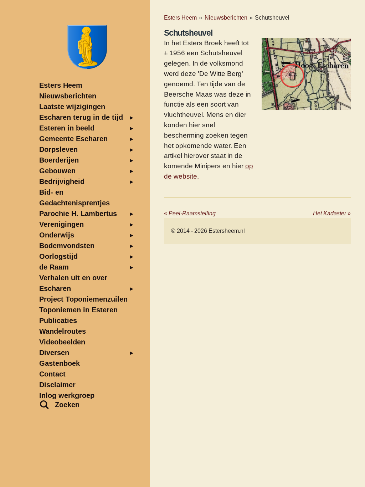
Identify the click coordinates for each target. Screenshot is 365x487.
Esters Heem (180, 18)
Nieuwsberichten (226, 18)
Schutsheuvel (272, 18)
